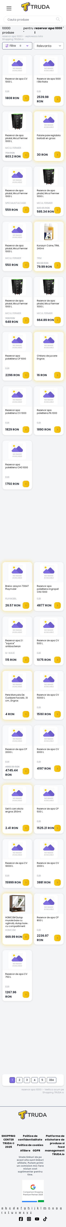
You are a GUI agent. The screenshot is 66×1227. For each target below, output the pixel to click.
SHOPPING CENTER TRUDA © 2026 (8, 1141)
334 (51, 1080)
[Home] (35, 7)
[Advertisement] (33, 527)
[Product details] (26, 98)
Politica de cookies (30, 1145)
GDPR (36, 1150)
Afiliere (25, 1150)
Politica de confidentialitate (30, 1137)
